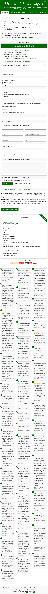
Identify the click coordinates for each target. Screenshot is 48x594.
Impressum (43, 12)
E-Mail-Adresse (6, 146)
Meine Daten (33, 12)
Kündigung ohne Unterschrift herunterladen (12, 155)
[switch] (45, 1)
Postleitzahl (5, 140)
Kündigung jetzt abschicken (9, 209)
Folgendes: (7, 85)
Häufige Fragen (15, 12)
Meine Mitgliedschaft (10, 83)
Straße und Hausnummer (32, 134)
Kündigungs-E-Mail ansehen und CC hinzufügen (16, 189)
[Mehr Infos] (4, 26)
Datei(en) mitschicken (8, 106)
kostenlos (31, 9)
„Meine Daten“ (29, 203)
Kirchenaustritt (28, 7)
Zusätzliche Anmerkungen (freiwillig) (12, 112)
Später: (6, 96)
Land (3, 134)
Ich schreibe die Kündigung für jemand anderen (17, 125)
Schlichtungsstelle (19, 9)
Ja (27, 592)
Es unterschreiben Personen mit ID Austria (17, 180)
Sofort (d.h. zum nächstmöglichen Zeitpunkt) (16, 94)
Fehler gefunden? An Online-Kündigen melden (17, 62)
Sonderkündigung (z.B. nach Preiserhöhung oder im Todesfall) (21, 104)
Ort (26, 140)
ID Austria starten (8, 184)
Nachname (28, 128)
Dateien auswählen (7, 109)
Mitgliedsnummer (7, 74)
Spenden (24, 12)
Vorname (4, 128)
